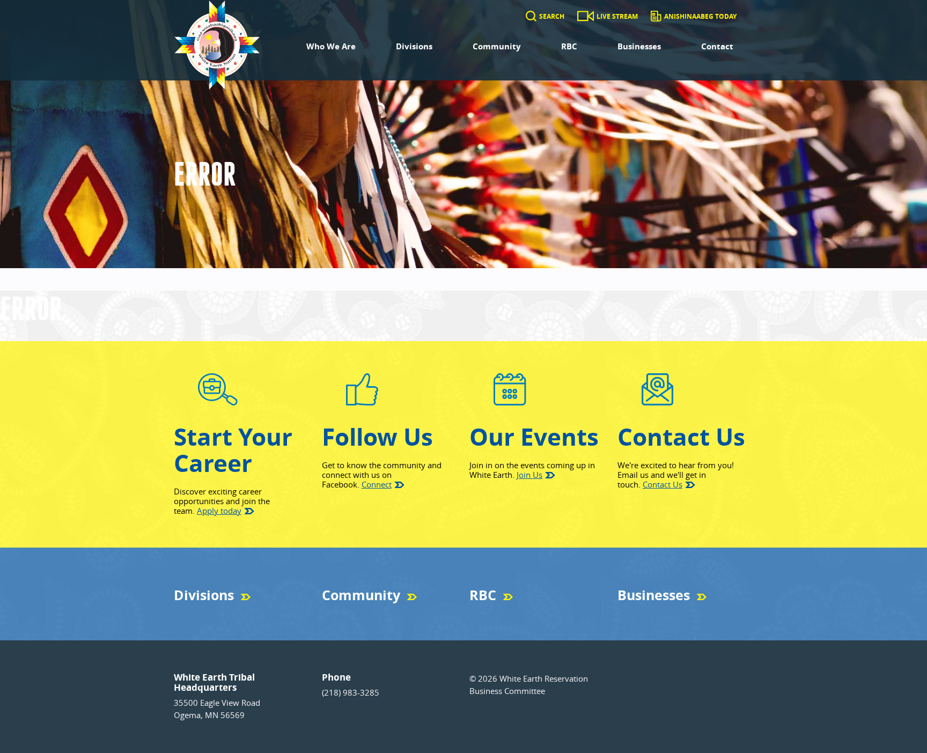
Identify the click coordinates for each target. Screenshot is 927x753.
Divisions (414, 46)
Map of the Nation (349, 614)
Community (497, 46)
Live (475, 614)
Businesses (639, 46)
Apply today (219, 510)
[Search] (531, 16)
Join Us (529, 474)
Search (551, 16)
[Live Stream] (585, 16)
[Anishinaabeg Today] (656, 16)
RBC (569, 46)
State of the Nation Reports (509, 614)
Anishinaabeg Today (700, 16)
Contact (717, 46)
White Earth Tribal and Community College (680, 614)
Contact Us (662, 484)
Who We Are (331, 46)
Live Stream (617, 16)
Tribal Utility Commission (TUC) (220, 614)
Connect (377, 484)
